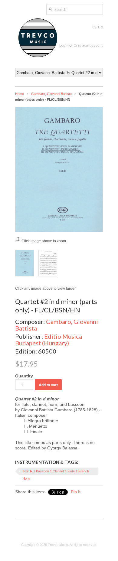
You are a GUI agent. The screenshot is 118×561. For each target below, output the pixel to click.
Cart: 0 (97, 27)
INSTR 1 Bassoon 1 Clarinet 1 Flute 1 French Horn (55, 472)
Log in (64, 45)
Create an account (88, 45)
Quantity (24, 375)
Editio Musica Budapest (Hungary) (48, 340)
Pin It (75, 491)
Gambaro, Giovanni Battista (51, 94)
